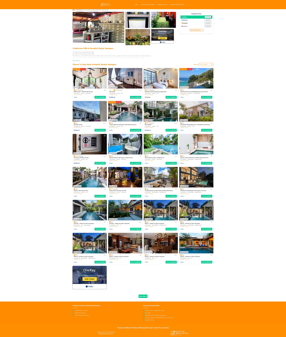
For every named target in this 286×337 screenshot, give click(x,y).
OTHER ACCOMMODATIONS (177, 4)
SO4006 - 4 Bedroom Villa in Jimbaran (84, 223)
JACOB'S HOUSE (78, 124)
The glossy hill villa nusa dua (81, 157)
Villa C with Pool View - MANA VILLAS (154, 157)
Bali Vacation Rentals (80, 313)
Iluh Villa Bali (148, 124)
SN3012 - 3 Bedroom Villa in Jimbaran (190, 223)
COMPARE (207, 17)
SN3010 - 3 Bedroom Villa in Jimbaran (83, 256)
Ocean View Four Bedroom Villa (117, 190)
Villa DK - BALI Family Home (81, 190)
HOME (136, 4)
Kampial (80, 94)
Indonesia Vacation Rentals (82, 315)
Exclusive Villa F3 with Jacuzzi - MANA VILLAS (121, 157)
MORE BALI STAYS (162, 4)
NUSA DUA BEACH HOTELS (148, 4)
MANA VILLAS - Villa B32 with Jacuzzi (83, 91)
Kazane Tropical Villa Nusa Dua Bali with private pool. (194, 157)
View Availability (100, 97)
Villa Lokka (112, 91)
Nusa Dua (76, 94)
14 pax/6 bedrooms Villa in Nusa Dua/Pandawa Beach (159, 190)
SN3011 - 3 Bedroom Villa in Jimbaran (154, 223)
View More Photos (79, 41)
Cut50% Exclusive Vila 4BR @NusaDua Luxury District (194, 91)
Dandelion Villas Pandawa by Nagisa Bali (155, 91)
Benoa (80, 127)
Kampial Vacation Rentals (81, 310)
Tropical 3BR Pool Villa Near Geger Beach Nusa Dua (122, 124)
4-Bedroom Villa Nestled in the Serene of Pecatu (193, 190)
